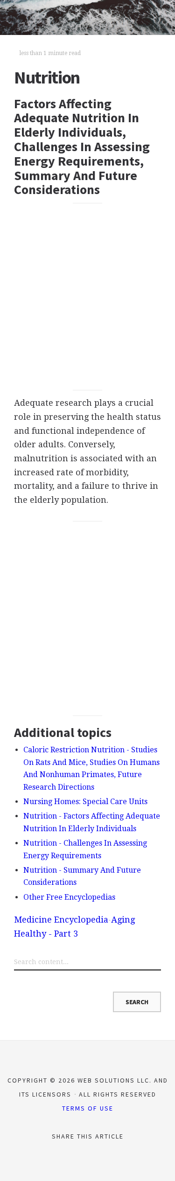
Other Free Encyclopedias (69, 897)
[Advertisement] (87, 296)
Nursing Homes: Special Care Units (85, 801)
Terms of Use (87, 1108)
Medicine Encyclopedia (61, 919)
